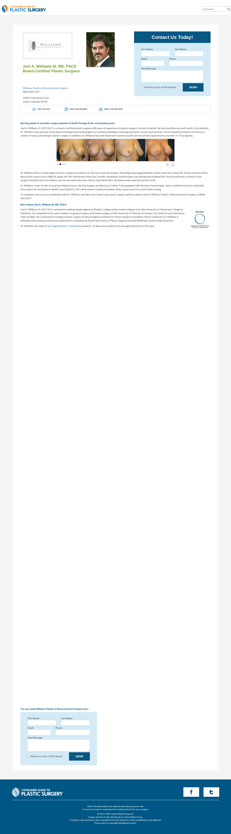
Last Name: (181, 49)
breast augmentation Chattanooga (63, 225)
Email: (144, 58)
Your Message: (148, 68)
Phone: (172, 58)
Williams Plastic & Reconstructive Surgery (45, 87)
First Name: (147, 49)
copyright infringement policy (122, 823)
